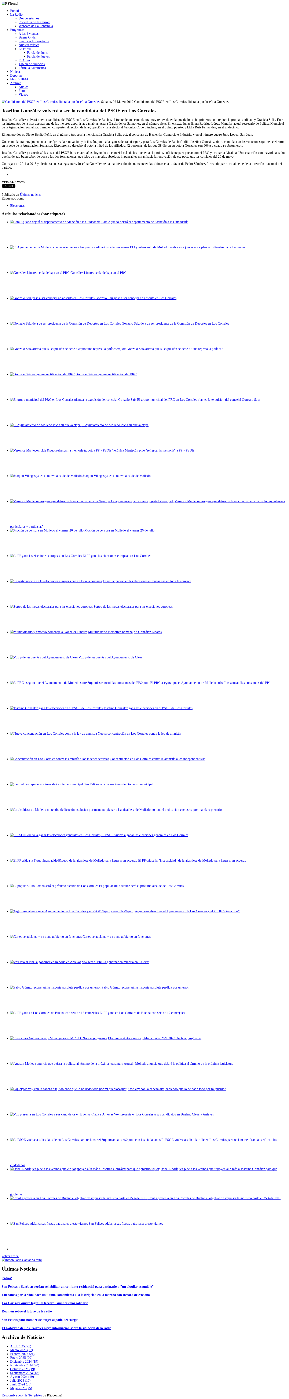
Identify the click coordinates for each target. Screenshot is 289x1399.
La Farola (25, 49)
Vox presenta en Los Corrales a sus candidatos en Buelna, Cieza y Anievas (164, 1114)
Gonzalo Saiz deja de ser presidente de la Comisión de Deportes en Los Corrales (175, 323)
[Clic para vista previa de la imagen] (51, 101)
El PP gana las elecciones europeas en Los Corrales (117, 556)
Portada (15, 10)
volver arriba (10, 1256)
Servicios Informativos (34, 41)
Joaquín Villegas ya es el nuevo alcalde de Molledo (117, 476)
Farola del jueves (38, 56)
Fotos (22, 90)
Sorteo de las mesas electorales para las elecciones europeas (133, 606)
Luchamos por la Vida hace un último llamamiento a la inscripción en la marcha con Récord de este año (76, 1295)
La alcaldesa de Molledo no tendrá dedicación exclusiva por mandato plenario (170, 809)
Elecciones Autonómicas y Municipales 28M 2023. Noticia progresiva (154, 1038)
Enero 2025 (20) (21, 1357)
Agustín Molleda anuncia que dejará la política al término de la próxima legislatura (178, 1063)
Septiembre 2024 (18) (24, 1373)
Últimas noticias (30, 194)
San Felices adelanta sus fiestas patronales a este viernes (126, 1223)
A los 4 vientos (29, 33)
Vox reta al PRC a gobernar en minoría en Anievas (115, 962)
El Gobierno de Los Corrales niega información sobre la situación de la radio (56, 1328)
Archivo (15, 83)
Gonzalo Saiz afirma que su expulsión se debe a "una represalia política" (175, 349)
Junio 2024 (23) (20, 1384)
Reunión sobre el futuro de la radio (27, 1311)
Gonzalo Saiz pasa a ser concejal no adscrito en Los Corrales (135, 298)
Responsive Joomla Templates (22, 1395)
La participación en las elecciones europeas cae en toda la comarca (147, 581)
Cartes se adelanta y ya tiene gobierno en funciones (117, 936)
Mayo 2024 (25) (21, 1388)
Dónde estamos (29, 18)
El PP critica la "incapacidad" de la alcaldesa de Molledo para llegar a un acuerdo (192, 860)
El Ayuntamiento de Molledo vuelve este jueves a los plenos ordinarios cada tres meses (187, 247)
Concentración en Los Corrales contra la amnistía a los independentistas (157, 759)
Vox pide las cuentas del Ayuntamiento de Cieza (110, 657)
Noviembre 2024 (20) (24, 1365)
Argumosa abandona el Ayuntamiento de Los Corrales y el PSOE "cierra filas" (187, 911)
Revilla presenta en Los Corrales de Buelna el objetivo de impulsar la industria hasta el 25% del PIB (214, 1198)
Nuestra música (29, 45)
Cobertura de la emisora (34, 22)
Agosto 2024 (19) (22, 1376)
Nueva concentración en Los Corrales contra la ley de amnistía (139, 733)
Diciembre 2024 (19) (24, 1361)
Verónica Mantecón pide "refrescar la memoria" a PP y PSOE (153, 450)
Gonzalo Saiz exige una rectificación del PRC (106, 374)
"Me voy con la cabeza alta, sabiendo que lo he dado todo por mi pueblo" (177, 1089)
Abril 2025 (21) (20, 1346)
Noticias (15, 71)
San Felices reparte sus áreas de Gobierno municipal (118, 784)
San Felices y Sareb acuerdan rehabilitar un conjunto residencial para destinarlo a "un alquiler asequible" (78, 1286)
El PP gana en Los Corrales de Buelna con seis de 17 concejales (142, 1013)
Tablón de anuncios (32, 64)
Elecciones (17, 205)
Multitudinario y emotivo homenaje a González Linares (125, 632)
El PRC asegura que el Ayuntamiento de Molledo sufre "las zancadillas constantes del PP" (210, 682)
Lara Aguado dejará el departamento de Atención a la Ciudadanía (144, 222)
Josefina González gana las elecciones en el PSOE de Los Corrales (148, 708)
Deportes (16, 75)
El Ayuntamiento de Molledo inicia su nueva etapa (115, 425)
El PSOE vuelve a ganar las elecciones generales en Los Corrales (144, 835)
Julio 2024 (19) (20, 1380)
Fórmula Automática (32, 68)
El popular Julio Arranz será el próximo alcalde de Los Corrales (141, 886)
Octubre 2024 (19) (22, 1369)
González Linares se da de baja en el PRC (98, 272)
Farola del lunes (37, 52)
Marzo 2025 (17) (21, 1350)
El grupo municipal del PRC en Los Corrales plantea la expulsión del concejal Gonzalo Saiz (198, 399)
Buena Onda (27, 37)
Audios (23, 87)
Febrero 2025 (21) (22, 1354)
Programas (17, 30)
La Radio (16, 14)
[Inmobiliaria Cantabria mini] (22, 1260)
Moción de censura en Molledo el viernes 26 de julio (119, 530)
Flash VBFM (19, 79)
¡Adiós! (7, 1278)
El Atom (24, 60)
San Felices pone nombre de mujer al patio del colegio (40, 1320)
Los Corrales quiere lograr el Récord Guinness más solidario (45, 1303)
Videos (23, 94)
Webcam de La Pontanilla (36, 26)
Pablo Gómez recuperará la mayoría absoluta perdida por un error (145, 987)
